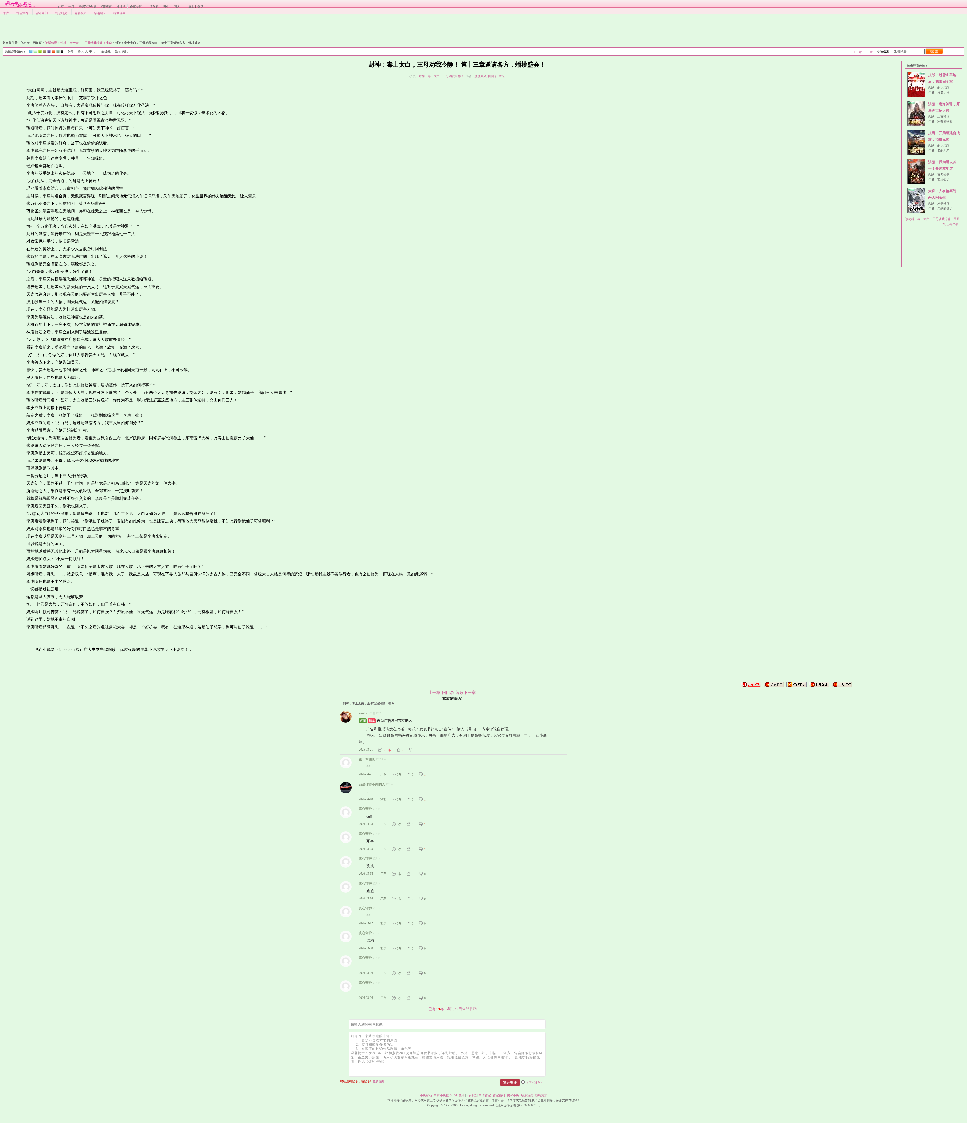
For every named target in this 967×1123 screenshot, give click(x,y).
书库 (71, 6)
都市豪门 (42, 13)
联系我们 (527, 1095)
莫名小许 (943, 92)
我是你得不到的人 (372, 784)
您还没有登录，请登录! (355, 1081)
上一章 (857, 52)
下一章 (868, 52)
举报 (502, 76)
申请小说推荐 (443, 1095)
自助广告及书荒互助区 (386, 721)
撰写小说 (513, 1095)
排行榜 (120, 6)
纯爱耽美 (119, 13)
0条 (399, 774)
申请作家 (153, 6)
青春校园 (81, 13)
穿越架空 (100, 13)
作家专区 (136, 6)
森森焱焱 (480, 76)
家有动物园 (944, 121)
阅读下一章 (466, 692)
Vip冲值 (471, 1095)
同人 (177, 6)
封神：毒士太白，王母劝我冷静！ (441, 76)
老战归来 (943, 150)
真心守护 (365, 809)
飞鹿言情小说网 (19, 3)
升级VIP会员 (87, 6)
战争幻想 (943, 87)
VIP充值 (106, 6)
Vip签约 (459, 1095)
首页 (61, 6)
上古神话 (943, 116)
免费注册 (379, 1081)
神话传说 (51, 43)
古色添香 (22, 13)
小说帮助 (426, 1095)
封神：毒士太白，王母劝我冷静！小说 (86, 43)
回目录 (492, 76)
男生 (166, 6)
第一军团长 (367, 759)
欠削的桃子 (944, 208)
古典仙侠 (943, 174)
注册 (191, 6)
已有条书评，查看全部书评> (453, 1009)
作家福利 (499, 1095)
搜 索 (934, 51)
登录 (200, 6)
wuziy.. (363, 713)
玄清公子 (943, 179)
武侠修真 (943, 203)
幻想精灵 (61, 13)
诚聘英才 (541, 1095)
